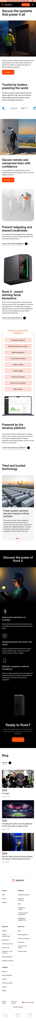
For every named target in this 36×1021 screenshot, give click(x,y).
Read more (26, 1)
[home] (6, 5)
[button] (33, 5)
